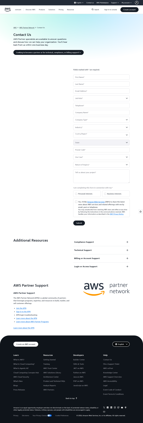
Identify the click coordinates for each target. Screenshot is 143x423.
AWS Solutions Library (52, 372)
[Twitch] (118, 408)
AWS (15, 28)
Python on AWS (79, 372)
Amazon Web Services (96, 202)
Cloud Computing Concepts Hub (26, 372)
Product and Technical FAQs (54, 381)
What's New (18, 381)
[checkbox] (76, 201)
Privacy (15, 415)
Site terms (25, 415)
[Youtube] (122, 408)
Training (46, 364)
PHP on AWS (78, 381)
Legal (105, 385)
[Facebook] (108, 408)
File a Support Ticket (111, 364)
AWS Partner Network (26, 28)
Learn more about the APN (26, 318)
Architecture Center (51, 377)
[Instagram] (115, 408)
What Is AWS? (18, 359)
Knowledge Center (110, 372)
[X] (104, 408)
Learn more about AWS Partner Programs (32, 321)
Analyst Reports (49, 385)
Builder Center (79, 359)
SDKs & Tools (78, 364)
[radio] (76, 193)
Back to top (70, 398)
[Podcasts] (125, 408)
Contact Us (107, 359)
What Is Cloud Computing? (24, 364)
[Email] (104, 412)
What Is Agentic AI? (20, 368)
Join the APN (21, 308)
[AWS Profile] (137, 2)
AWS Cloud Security (21, 377)
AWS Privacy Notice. (117, 214)
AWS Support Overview (112, 377)
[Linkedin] (111, 408)
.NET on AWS (78, 368)
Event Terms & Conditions (113, 394)
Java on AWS (78, 377)
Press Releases (19, 390)
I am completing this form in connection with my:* (93, 188)
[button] (30, 10)
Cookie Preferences (61, 415)
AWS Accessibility (110, 381)
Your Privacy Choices (40, 415)
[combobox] (101, 98)
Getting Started (49, 359)
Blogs (15, 385)
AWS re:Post (108, 368)
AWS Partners (48, 390)
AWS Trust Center (50, 368)
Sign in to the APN (23, 311)
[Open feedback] (141, 211)
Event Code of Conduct (112, 390)
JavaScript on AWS (80, 385)
